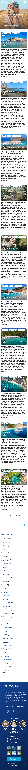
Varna (4, 82)
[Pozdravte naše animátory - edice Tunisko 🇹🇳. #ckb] (19, 748)
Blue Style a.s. (14, 765)
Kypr (4, 624)
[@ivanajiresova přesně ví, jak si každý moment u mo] (9, 753)
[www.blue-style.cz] (12, 687)
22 (16, 515)
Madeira (5, 620)
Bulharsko (10, 82)
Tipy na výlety (16, 33)
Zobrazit (5, 670)
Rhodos (5, 567)
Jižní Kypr (6, 631)
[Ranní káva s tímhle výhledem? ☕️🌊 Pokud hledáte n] (14, 753)
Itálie (19, 377)
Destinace (6, 539)
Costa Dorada (7, 33)
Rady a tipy (7, 667)
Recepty (5, 649)
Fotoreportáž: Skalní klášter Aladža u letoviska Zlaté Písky (12, 194)
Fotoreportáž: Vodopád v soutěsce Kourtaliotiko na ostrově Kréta (11, 245)
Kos (4, 556)
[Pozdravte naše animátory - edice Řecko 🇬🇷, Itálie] (19, 753)
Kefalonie (10, 423)
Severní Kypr (7, 628)
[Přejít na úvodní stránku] (14, 3)
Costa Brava (7, 610)
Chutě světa (7, 645)
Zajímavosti (6, 186)
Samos (5, 553)
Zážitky (14, 236)
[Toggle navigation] (25, 2)
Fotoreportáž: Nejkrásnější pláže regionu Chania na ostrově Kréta (12, 144)
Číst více (4, 76)
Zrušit (3, 672)
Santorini (6, 574)
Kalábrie (6, 596)
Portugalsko (7, 617)
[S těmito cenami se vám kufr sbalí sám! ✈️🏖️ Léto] (14, 748)
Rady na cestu (8, 638)
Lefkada (5, 285)
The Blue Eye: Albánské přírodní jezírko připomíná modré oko (12, 479)
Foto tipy (6, 656)
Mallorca (5, 330)
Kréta (4, 135)
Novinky (5, 642)
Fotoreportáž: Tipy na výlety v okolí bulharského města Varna (11, 90)
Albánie (13, 470)
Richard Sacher (10, 44)
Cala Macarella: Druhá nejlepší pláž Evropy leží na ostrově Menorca (13, 338)
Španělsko (6, 35)
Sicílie (5, 592)
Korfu (5, 549)
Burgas (5, 581)
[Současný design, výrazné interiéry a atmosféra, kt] (9, 748)
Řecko (9, 135)
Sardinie (5, 377)
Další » (20, 515)
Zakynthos (6, 560)
